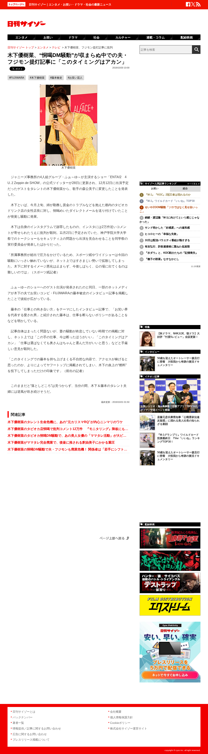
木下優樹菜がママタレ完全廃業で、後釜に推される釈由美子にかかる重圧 (61, 442)
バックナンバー (22, 717)
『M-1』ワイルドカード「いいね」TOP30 (170, 200)
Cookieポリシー (120, 722)
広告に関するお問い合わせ (30, 734)
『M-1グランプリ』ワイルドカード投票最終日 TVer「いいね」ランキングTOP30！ (178, 438)
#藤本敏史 (56, 77)
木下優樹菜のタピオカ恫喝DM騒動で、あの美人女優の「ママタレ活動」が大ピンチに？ (68, 435)
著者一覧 (18, 722)
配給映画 (187, 37)
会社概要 (115, 711)
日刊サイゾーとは (24, 711)
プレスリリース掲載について (31, 739)
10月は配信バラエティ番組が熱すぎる (167, 240)
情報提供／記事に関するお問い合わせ (37, 728)
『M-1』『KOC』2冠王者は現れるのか (168, 194)
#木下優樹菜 (37, 77)
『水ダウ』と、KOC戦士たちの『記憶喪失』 (171, 252)
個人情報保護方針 (121, 717)
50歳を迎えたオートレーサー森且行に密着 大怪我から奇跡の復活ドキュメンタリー (178, 362)
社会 (96, 37)
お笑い (154, 188)
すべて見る (192, 184)
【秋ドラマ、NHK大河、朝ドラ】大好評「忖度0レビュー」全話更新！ (178, 335)
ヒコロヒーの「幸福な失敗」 (162, 233)
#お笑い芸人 (75, 77)
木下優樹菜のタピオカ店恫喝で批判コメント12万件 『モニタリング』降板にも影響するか (68, 429)
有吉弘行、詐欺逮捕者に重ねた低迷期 (167, 246)
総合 (185, 188)
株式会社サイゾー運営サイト (128, 728)
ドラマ (73, 37)
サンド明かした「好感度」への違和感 (167, 227)
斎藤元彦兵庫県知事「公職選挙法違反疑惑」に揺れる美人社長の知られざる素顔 (178, 421)
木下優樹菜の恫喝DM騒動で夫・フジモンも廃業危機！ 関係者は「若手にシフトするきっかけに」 (68, 449)
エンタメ (21, 37)
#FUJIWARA (16, 77)
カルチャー (123, 37)
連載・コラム (155, 37)
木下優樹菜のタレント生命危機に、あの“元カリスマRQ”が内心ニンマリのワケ (65, 422)
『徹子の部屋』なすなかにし (162, 259)
